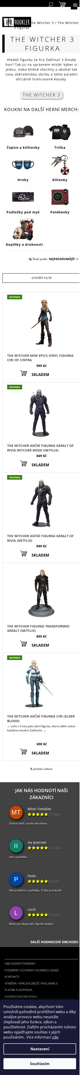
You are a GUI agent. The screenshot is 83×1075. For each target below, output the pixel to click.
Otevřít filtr (42, 278)
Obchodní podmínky (20, 963)
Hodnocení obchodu (21, 996)
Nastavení (39, 1048)
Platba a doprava (18, 990)
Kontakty (12, 977)
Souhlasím (40, 1063)
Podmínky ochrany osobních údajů (32, 970)
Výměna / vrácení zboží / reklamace (31, 983)
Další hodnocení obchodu (54, 942)
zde (55, 1037)
